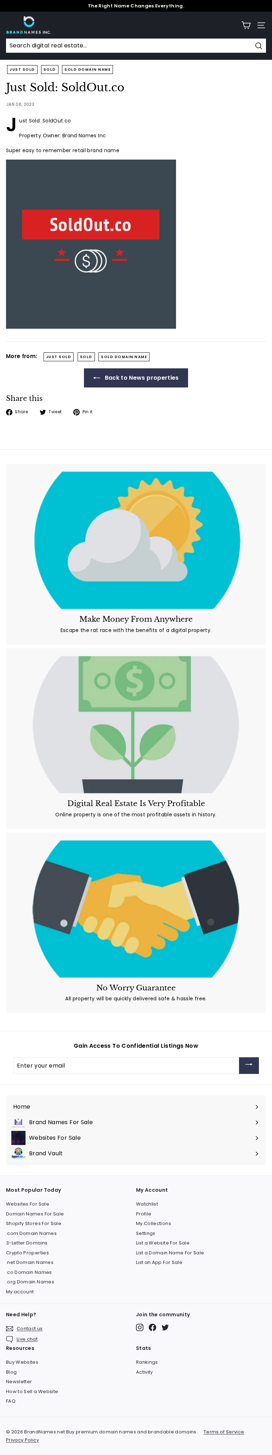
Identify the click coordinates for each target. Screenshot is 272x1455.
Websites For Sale (27, 1204)
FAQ (11, 1401)
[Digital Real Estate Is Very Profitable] (136, 724)
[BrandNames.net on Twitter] (165, 1327)
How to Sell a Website (32, 1391)
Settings (145, 1233)
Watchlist (147, 1204)
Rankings (147, 1362)
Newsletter (19, 1381)
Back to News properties (140, 378)
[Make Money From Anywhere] (136, 540)
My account (20, 1291)
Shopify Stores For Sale (33, 1223)
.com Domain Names (31, 1233)
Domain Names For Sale (35, 1213)
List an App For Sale (159, 1262)
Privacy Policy (22, 1440)
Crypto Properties (27, 1252)
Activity (144, 1372)
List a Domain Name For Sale (170, 1252)
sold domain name (87, 69)
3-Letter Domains (27, 1243)
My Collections (153, 1223)
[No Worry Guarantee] (136, 909)
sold (50, 69)
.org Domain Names (30, 1281)
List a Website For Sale (162, 1243)
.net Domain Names (29, 1262)
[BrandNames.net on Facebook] (152, 1327)
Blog (11, 1372)
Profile (143, 1213)
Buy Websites (22, 1362)
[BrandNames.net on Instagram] (139, 1327)
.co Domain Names (29, 1272)
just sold (22, 69)
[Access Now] (249, 1065)
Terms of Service (224, 1431)
